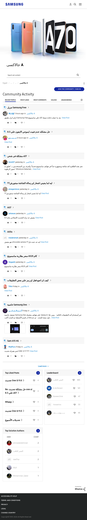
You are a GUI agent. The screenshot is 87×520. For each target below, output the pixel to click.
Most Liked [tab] (24, 100)
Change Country (8, 513)
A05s (9, 231)
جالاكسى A (31, 113)
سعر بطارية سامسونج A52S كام (22, 256)
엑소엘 (11, 113)
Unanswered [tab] (66, 100)
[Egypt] (14, 4)
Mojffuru (12, 347)
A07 (9, 207)
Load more (42, 366)
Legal (3, 509)
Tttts (10, 286)
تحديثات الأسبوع (13, 420)
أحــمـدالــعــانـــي (15, 311)
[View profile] (5, 113)
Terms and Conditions (10, 500)
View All (23, 373)
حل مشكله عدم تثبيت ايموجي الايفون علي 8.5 (28, 131)
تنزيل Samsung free (16, 107)
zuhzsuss (12, 213)
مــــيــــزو (12, 138)
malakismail (13, 238)
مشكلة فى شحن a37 (17, 156)
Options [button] (80, 83)
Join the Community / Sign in (69, 89)
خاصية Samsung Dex (17, 304)
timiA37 (11, 162)
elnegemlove (13, 189)
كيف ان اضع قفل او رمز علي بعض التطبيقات (28, 280)
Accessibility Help (9, 496)
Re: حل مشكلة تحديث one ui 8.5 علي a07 (18, 391)
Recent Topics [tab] (10, 100)
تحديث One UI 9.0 (14, 380)
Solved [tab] (54, 100)
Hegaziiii (11, 262)
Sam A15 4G (13, 340)
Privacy (4, 504)
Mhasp (8, 402)
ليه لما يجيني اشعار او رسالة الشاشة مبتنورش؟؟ (29, 183)
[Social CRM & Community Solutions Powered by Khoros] (80, 488)
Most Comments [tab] (40, 100)
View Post (65, 118)
